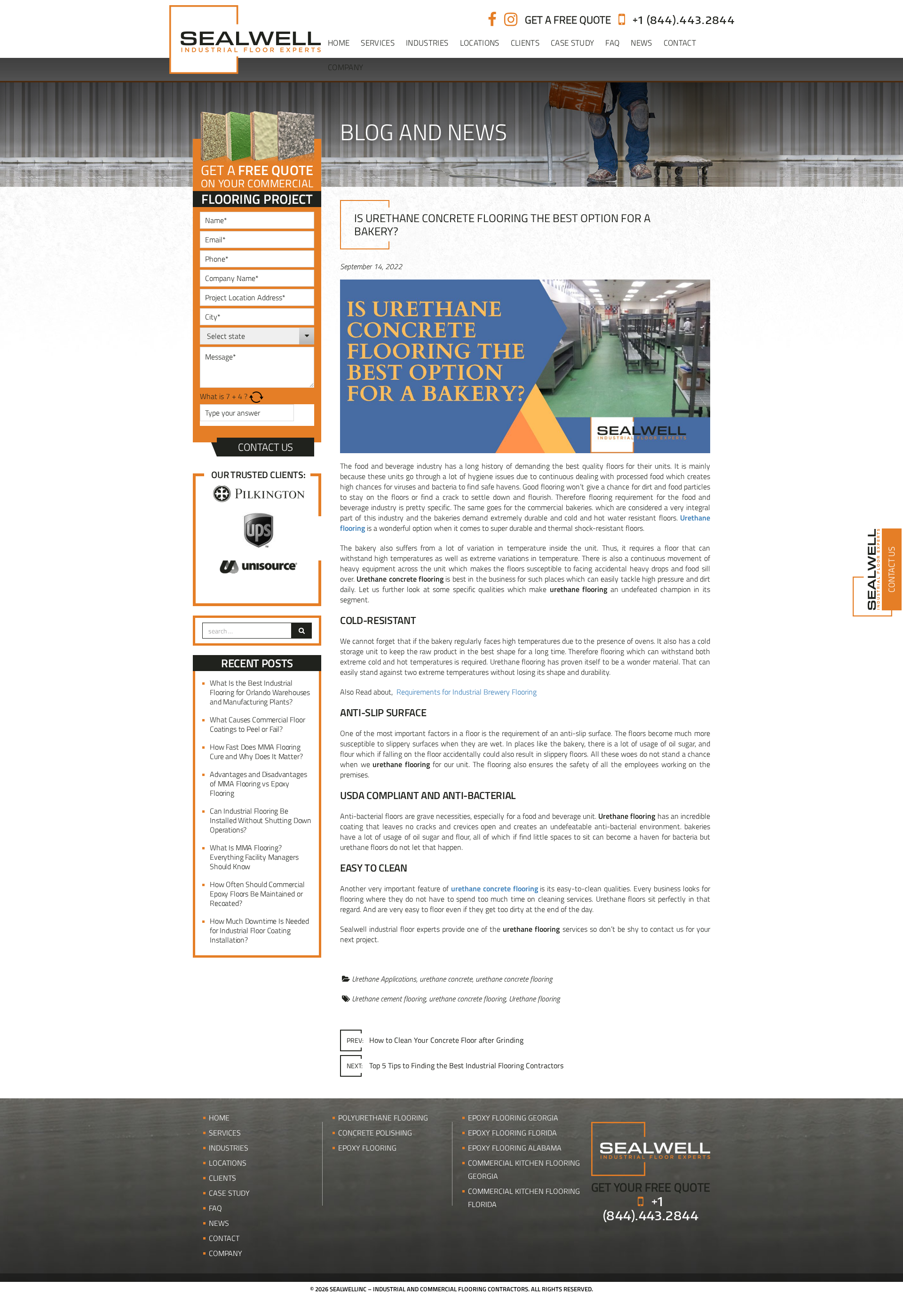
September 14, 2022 (371, 266)
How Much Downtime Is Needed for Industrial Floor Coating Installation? (259, 930)
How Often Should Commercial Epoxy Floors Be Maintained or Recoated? (257, 894)
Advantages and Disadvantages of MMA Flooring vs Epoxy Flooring (258, 783)
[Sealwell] (650, 1147)
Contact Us (265, 447)
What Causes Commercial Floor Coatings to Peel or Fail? (257, 724)
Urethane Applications (384, 978)
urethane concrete (446, 978)
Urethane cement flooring (389, 998)
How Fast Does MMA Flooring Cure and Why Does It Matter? (256, 751)
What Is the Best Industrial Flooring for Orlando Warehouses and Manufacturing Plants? (260, 692)
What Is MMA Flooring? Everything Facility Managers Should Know (254, 857)
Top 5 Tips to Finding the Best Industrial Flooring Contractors (455, 1065)
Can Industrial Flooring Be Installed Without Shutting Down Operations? (260, 820)
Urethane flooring (534, 998)
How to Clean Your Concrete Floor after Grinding (435, 1040)
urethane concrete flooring (513, 978)
